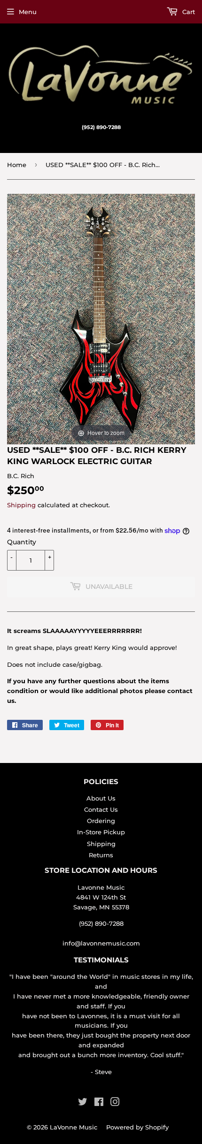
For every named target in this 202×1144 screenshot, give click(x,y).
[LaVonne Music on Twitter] (82, 1103)
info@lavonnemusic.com (101, 943)
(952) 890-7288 (101, 923)
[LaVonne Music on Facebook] (99, 1103)
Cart (187, 11)
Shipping (21, 505)
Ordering (101, 820)
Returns (101, 855)
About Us (101, 798)
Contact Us (101, 809)
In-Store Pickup (101, 832)
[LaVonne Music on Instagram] (115, 1103)
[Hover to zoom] (101, 318)
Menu (28, 11)
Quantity (21, 542)
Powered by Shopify (137, 1127)
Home (16, 164)
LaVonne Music (73, 1127)
